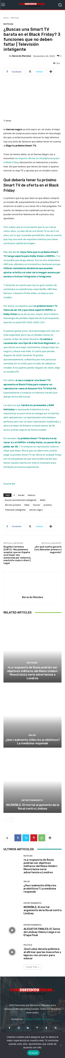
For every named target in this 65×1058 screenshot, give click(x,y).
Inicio (6, 17)
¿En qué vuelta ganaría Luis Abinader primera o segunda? (48, 549)
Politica (28, 945)
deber (43, 500)
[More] (50, 71)
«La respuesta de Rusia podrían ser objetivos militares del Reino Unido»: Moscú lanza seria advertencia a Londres (32, 673)
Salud (32, 735)
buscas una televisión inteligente (20, 500)
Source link (9, 483)
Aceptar (33, 1052)
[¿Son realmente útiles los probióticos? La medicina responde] (32, 715)
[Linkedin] (27, 1028)
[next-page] (11, 819)
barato (21, 495)
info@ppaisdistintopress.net (39, 1019)
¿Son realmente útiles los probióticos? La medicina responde (32, 741)
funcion (36, 505)
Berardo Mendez (21, 56)
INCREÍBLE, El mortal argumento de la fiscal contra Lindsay (32, 806)
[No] (60, 1045)
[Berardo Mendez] (6, 56)
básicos (31, 495)
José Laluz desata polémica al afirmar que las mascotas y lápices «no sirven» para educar (42, 953)
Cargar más (31, 966)
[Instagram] (18, 1028)
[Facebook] (17, 837)
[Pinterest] (33, 837)
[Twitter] (25, 837)
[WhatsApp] (41, 837)
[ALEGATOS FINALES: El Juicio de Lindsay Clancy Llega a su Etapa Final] (12, 930)
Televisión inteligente (15, 509)
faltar (27, 505)
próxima (48, 505)
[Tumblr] (46, 1028)
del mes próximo (13, 505)
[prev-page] (5, 819)
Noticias (15, 17)
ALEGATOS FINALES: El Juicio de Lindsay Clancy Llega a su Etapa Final (42, 932)
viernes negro (36, 509)
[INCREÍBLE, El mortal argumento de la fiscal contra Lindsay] (32, 780)
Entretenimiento (32, 800)
